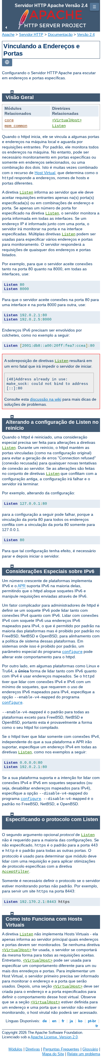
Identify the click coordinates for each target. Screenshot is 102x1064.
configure (72, 652)
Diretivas (33, 1049)
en (54, 1021)
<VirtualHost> (67, 120)
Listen (59, 126)
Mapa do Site (53, 1054)
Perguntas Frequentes (61, 1049)
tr (96, 1026)
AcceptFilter (15, 871)
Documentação (60, 34)
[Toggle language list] (7, 62)
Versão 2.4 (86, 34)
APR (22, 585)
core (9, 120)
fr (63, 1021)
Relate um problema (83, 1054)
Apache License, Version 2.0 (54, 1037)
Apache (8, 34)
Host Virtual (45, 172)
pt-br (92, 1021)
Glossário (90, 1049)
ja (71, 1021)
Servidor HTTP (31, 34)
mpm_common (16, 126)
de (44, 1021)
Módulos (15, 1049)
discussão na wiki (45, 399)
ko (80, 1021)
